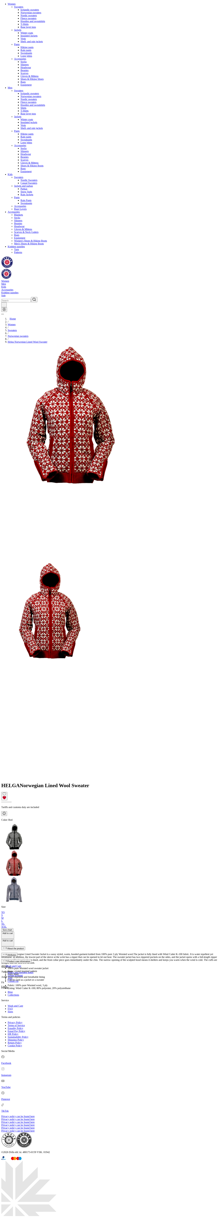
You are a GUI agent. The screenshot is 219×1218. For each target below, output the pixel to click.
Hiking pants (27, 47)
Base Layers (20, 209)
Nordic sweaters (29, 15)
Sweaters (18, 6)
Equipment (26, 84)
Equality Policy (15, 1028)
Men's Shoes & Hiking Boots (29, 243)
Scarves (24, 73)
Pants (17, 44)
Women (12, 4)
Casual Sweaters (29, 183)
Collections (13, 995)
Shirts (23, 108)
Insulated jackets (29, 122)
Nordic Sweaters (29, 180)
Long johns (26, 56)
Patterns (18, 252)
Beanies (25, 70)
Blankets (18, 214)
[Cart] (4, 304)
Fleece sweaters (28, 18)
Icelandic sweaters (30, 9)
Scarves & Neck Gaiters (26, 232)
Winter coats (27, 32)
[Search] (34, 299)
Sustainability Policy (18, 1037)
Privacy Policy (15, 1022)
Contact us (13, 981)
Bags (23, 82)
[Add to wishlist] (4, 796)
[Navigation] (2, 314)
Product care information (18, 961)
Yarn (16, 249)
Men (10, 87)
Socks (24, 61)
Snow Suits (26, 191)
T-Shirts (25, 24)
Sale (3, 295)
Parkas (24, 188)
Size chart (7, 930)
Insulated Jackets (29, 35)
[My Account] (4, 309)
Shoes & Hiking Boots (32, 165)
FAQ (10, 1008)
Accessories (20, 58)
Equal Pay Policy (16, 1031)
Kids (10, 174)
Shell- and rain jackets (32, 41)
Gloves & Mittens (29, 76)
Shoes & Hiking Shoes (32, 79)
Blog (10, 992)
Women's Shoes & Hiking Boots (30, 240)
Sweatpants (26, 53)
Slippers (25, 64)
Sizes (10, 1011)
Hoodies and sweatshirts (33, 21)
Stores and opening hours (20, 972)
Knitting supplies (16, 246)
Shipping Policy (16, 1039)
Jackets (17, 30)
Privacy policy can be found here (18, 1116)
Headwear (26, 67)
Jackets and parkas (23, 186)
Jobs (10, 978)
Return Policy (15, 1042)
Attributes (11, 955)
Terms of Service (16, 1025)
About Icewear (15, 975)
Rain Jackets (27, 194)
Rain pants (26, 50)
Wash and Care (13, 966)
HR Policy (13, 1034)
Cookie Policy (15, 1045)
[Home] (7, 267)
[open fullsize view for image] (109, 454)
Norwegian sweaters (31, 12)
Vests (23, 38)
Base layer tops (28, 27)
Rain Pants (26, 200)
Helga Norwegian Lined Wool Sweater (27, 341)
